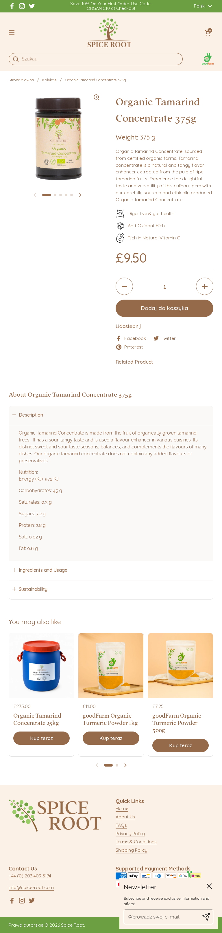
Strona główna (21, 80)
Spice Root (72, 925)
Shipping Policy (131, 850)
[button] (207, 33)
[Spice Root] (110, 32)
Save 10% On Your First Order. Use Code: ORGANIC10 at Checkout (110, 6)
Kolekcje (49, 80)
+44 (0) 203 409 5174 (30, 876)
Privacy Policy (130, 833)
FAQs (121, 825)
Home (122, 808)
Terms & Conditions (136, 841)
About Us (125, 817)
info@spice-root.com (31, 887)
